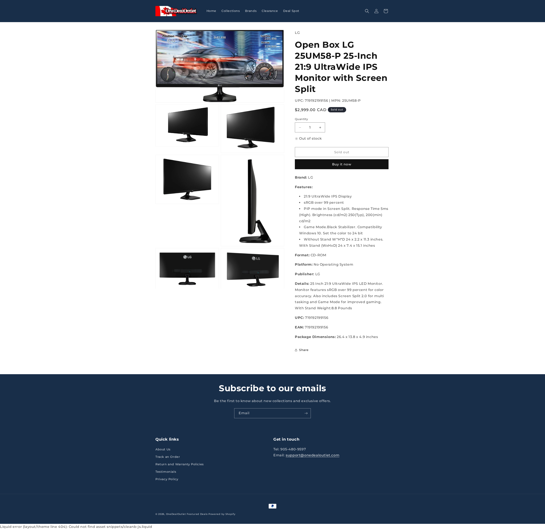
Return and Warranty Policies (179, 464)
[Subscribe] (306, 413)
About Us (163, 449)
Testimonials (165, 472)
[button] (367, 11)
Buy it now (341, 164)
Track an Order (167, 457)
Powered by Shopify (221, 514)
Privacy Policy (166, 479)
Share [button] (304, 350)
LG (297, 33)
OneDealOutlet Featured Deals (187, 514)
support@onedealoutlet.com (312, 455)
